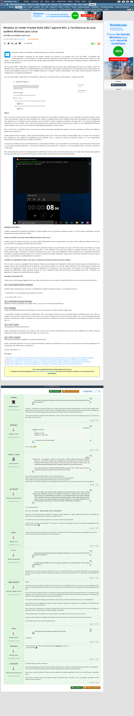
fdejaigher (13, 425)
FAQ (41, 1)
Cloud (29, 4)
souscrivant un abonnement (46, 371)
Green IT (67, 7)
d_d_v (13, 550)
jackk (14, 628)
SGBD (74, 4)
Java (49, 4)
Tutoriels (34, 1)
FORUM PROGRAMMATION (39, 9)
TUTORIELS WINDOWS (65, 9)
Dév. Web (54, 4)
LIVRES (106, 9)
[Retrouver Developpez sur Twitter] (130, 9)
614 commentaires (33, 39)
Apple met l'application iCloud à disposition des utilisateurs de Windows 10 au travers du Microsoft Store (44, 364)
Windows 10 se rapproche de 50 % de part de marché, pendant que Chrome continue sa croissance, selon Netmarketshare (50, 358)
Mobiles (85, 4)
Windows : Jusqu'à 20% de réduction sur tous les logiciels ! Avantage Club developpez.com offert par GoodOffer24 (47, 360)
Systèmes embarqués (84, 7)
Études (77, 1)
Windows (18, 7)
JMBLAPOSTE (13, 582)
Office (80, 4)
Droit (84, 1)
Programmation (67, 4)
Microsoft (43, 4)
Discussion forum (119, 85)
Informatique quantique (107, 7)
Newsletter (61, 1)
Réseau (61, 7)
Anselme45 (14, 489)
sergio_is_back (13, 454)
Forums (26, 1)
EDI (60, 4)
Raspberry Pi (53, 7)
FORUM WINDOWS (25, 9)
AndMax (14, 397)
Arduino (30, 7)
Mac (47, 7)
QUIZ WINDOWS (77, 9)
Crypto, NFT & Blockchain (122, 7)
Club (89, 1)
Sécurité (74, 7)
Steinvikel (13, 646)
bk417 (13, 532)
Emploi (70, 1)
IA (33, 4)
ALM (37, 4)
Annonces (22, 39)
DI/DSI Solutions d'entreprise (18, 4)
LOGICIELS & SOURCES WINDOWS (93, 9)
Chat (53, 1)
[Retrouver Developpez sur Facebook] (132, 9)
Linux (24, 7)
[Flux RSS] (128, 9)
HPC (42, 7)
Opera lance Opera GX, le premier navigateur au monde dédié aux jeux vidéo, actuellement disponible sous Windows (48, 362)
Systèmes (92, 4)
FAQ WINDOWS (53, 9)
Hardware (37, 7)
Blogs (47, 1)
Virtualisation (95, 7)
